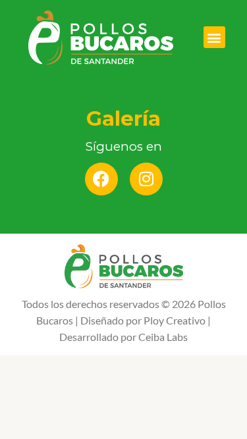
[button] (214, 37)
